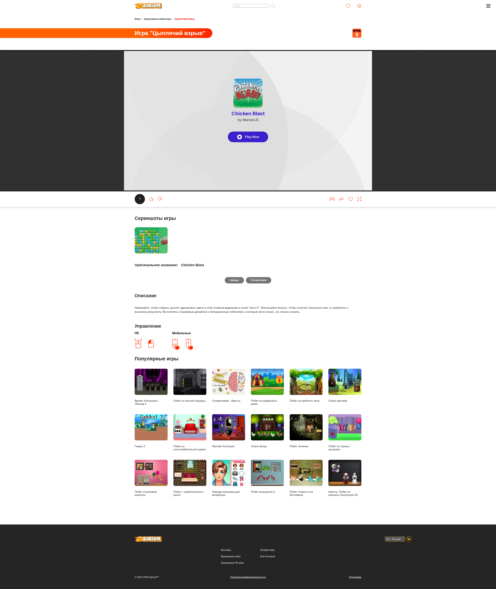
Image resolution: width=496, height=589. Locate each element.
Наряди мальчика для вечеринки (226, 493)
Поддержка (355, 577)
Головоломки (258, 280)
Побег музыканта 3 (263, 491)
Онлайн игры (267, 550)
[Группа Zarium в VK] (409, 539)
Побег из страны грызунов (338, 448)
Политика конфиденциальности (248, 577)
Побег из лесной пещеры (189, 400)
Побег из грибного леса (304, 400)
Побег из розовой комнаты (146, 493)
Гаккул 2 (140, 446)
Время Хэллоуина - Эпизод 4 (147, 402)
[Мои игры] (348, 6)
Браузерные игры (231, 556)
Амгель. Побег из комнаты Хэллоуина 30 (343, 493)
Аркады (234, 280)
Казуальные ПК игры (232, 562)
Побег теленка (299, 446)
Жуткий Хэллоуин (223, 446)
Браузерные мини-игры (157, 19)
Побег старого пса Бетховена (301, 493)
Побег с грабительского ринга (188, 493)
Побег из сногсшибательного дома (189, 448)
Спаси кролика (337, 400)
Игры (138, 19)
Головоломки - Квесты (226, 400)
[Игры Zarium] (148, 4)
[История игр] (359, 6)
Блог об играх (267, 556)
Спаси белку (259, 446)
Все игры (226, 550)
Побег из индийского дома (264, 402)
